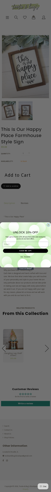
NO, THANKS (25, 257)
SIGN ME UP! (25, 250)
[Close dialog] (48, 224)
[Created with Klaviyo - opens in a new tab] (25, 268)
